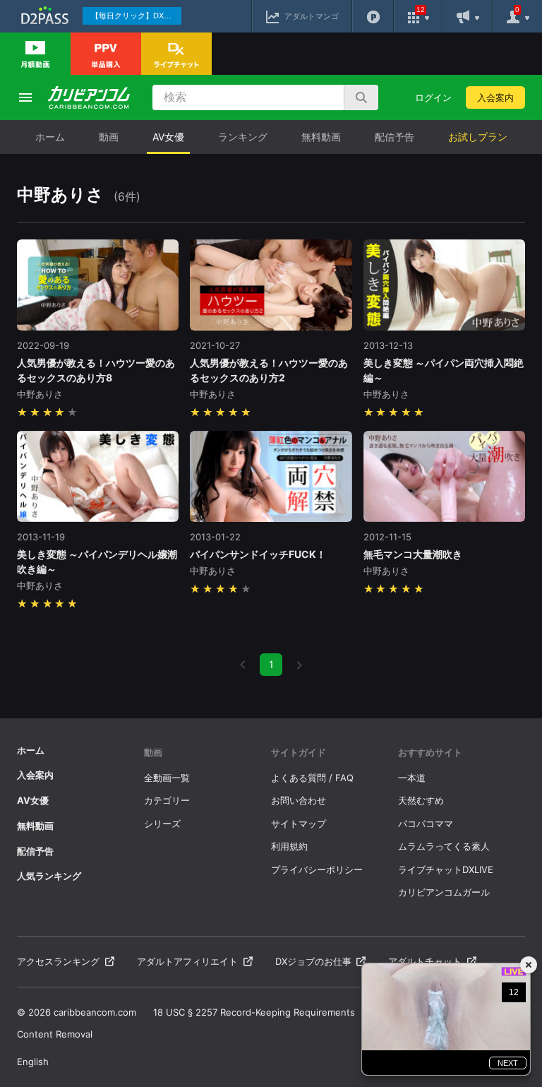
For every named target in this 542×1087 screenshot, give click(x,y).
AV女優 (168, 137)
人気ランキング (49, 875)
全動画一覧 (167, 777)
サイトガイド (298, 752)
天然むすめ (421, 800)
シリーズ (162, 823)
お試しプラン (477, 137)
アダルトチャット (425, 961)
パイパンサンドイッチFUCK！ (258, 554)
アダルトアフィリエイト (187, 961)
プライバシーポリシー (317, 869)
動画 (109, 137)
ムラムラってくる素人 (444, 846)
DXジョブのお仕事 (313, 961)
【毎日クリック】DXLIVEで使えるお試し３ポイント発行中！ (136, 15)
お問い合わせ (298, 800)
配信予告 (394, 137)
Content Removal (54, 1034)
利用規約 (289, 846)
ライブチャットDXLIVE (445, 869)
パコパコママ (425, 823)
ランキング (242, 137)
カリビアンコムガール (444, 892)
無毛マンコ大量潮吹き (412, 554)
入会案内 (495, 97)
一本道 (412, 777)
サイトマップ (298, 823)
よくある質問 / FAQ (312, 777)
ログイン (433, 97)
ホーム (50, 137)
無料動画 (321, 137)
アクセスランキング (58, 961)
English (33, 1061)
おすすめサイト (430, 752)
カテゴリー (167, 800)
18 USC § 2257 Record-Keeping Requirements (254, 1012)
